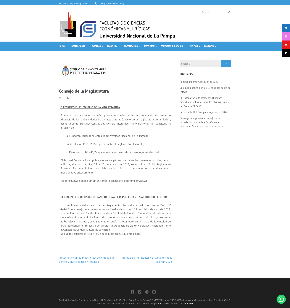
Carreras (96, 46)
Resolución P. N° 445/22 (83, 152)
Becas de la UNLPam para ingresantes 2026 (203, 112)
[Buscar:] (214, 12)
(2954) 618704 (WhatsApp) (111, 3)
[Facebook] (132, 292)
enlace (137, 233)
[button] (281, 299)
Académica (112, 46)
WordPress (188, 303)
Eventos (194, 46)
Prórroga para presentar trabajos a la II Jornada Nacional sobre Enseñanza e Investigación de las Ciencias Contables (201, 122)
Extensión (149, 46)
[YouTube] (154, 292)
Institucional (78, 46)
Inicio (62, 46)
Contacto (209, 46)
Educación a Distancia (172, 46)
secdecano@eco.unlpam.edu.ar (129, 180)
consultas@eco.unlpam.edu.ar (76, 3)
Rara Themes (164, 303)
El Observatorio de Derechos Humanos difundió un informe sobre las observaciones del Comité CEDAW (204, 102)
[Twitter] (139, 292)
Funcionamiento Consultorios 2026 (199, 81)
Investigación (131, 46)
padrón (76, 136)
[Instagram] (146, 292)
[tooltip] (286, 28)
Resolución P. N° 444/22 (83, 144)
